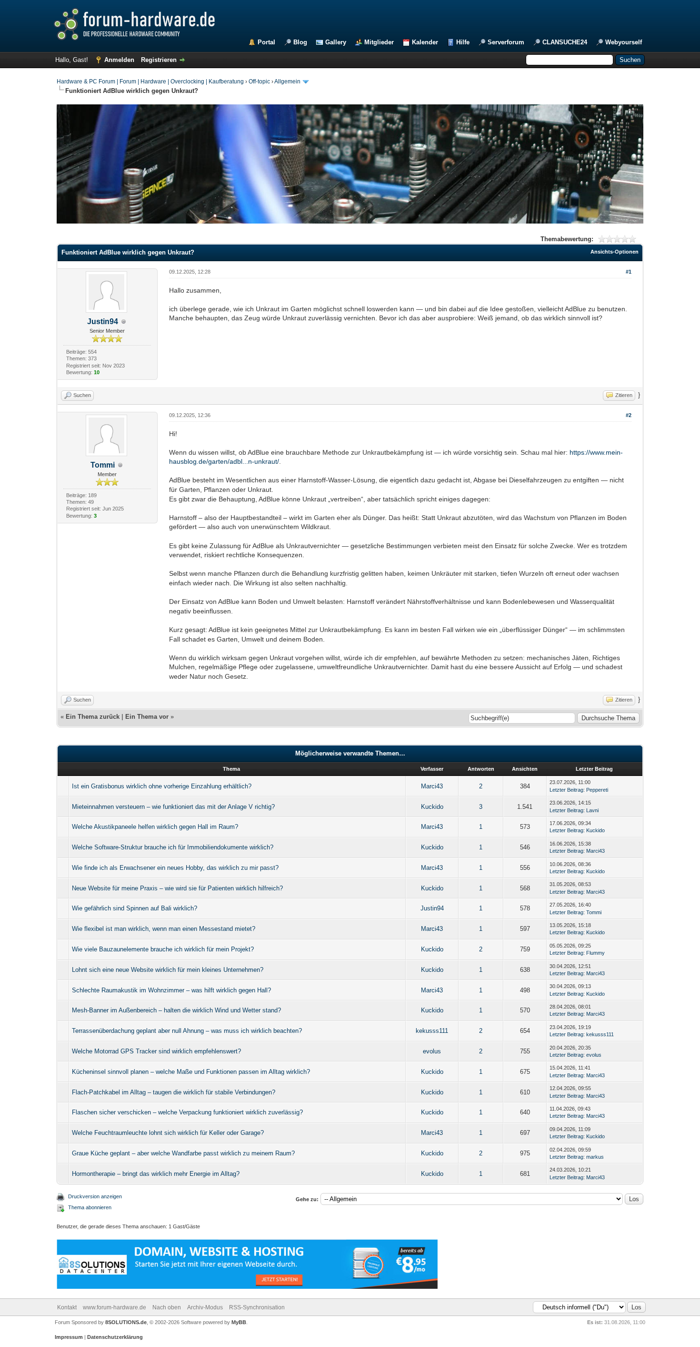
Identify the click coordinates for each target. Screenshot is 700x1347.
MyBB (238, 1322)
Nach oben (166, 1307)
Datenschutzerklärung (115, 1337)
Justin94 (102, 321)
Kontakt (67, 1307)
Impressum (69, 1337)
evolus (432, 1051)
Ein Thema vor (147, 716)
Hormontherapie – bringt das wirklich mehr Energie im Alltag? (156, 1173)
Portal (266, 42)
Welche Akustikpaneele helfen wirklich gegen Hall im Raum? (155, 826)
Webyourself (623, 42)
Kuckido (432, 806)
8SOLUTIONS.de (125, 1322)
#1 (628, 272)
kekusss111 (432, 1030)
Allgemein (287, 81)
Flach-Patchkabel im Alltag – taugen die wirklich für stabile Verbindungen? (173, 1092)
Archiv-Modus (205, 1307)
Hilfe (463, 42)
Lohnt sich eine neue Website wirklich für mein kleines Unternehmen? (167, 969)
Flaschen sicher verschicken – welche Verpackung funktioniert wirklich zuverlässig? (187, 1112)
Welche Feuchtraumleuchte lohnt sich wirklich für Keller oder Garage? (168, 1132)
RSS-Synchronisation (257, 1307)
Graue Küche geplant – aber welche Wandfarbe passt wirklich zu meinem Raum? (183, 1153)
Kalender (425, 42)
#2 (628, 415)
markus (595, 1157)
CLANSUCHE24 (564, 42)
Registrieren (159, 59)
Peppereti (597, 790)
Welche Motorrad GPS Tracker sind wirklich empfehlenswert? (156, 1051)
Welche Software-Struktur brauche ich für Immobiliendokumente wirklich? (172, 847)
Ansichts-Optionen (614, 252)
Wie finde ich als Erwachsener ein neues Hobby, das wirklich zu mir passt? (175, 867)
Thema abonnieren (89, 1207)
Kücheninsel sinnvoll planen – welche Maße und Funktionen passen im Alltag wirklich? (191, 1071)
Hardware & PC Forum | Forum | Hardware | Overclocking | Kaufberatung (150, 81)
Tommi (102, 465)
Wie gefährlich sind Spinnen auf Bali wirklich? (134, 908)
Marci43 (432, 786)
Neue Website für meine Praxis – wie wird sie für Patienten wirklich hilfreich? (177, 888)
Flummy (595, 953)
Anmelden (119, 59)
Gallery (335, 42)
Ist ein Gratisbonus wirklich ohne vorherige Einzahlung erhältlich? (161, 786)
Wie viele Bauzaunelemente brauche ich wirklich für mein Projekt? (163, 949)
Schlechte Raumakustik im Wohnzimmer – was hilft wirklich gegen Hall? (171, 990)
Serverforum (506, 42)
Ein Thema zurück (93, 716)
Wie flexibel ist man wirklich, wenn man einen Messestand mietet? (163, 928)
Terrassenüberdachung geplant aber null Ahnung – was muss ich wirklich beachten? (187, 1030)
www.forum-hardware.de (114, 1307)
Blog (300, 42)
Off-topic (259, 81)
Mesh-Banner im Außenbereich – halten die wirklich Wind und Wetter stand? (176, 1010)
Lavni (592, 810)
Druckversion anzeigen (95, 1196)
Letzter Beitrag (566, 790)
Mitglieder (379, 42)
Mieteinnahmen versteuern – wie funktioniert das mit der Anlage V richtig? (173, 806)
